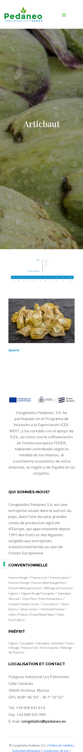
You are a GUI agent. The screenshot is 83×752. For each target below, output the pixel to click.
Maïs (51, 615)
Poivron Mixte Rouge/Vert (48, 583)
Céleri (12, 615)
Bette (42, 615)
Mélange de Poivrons (58, 588)
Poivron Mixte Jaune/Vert (24, 588)
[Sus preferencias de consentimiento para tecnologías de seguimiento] (4, 564)
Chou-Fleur (29, 599)
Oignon (13, 593)
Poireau (59, 609)
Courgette (47, 593)
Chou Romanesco (50, 599)
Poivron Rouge (18, 578)
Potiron (23, 615)
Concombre (50, 604)
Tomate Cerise (29, 604)
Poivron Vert (39, 578)
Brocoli (14, 599)
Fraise (34, 615)
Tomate (13, 604)
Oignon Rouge (30, 593)
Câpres (20, 620)
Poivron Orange (18, 583)
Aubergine (64, 593)
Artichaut (46, 609)
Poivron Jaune (59, 578)
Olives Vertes (28, 609)
